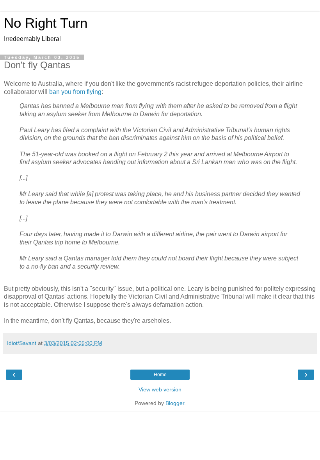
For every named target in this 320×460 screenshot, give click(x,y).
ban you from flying (75, 91)
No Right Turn (45, 23)
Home (160, 374)
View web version (160, 389)
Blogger (174, 403)
